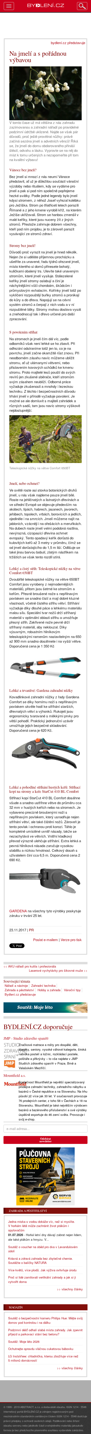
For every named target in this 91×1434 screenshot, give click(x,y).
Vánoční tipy (72, 990)
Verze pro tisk (71, 939)
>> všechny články (70, 1289)
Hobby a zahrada (49, 990)
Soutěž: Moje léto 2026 (23, 1341)
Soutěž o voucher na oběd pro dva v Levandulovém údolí (43, 1249)
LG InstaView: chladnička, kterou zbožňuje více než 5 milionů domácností (43, 1358)
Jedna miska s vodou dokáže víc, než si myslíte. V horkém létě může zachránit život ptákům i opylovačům (41, 1225)
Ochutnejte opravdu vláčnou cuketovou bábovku (40, 1349)
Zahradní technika (43, 985)
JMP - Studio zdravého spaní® (26, 1038)
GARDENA (18, 910)
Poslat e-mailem (45, 939)
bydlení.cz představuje (68, 42)
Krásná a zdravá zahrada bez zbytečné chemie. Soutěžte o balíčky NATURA (40, 1260)
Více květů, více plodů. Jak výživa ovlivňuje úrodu (42, 1270)
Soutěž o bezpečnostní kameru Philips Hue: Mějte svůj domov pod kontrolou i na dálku (45, 1320)
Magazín (16, 1307)
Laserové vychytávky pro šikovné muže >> (58, 970)
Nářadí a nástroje (16, 985)
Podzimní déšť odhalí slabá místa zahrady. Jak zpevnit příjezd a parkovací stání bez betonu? (45, 1332)
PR (31, 929)
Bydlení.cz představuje (20, 994)
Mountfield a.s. (15, 1075)
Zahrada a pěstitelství (19, 990)
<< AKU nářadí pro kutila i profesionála (30, 966)
